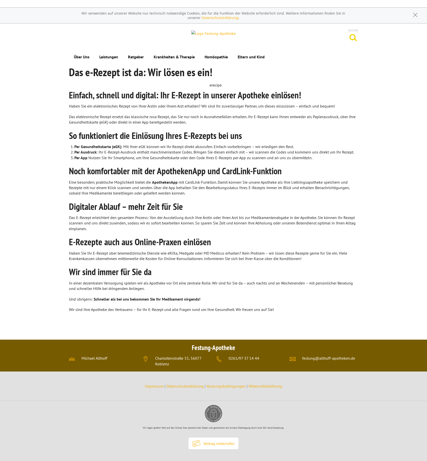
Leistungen (108, 56)
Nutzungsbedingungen (226, 386)
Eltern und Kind (251, 56)
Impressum (155, 386)
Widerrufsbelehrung (265, 386)
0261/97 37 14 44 (244, 358)
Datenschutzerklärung (220, 17)
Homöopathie (216, 56)
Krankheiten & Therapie (174, 56)
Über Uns (81, 56)
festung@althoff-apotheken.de (328, 358)
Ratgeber (136, 56)
